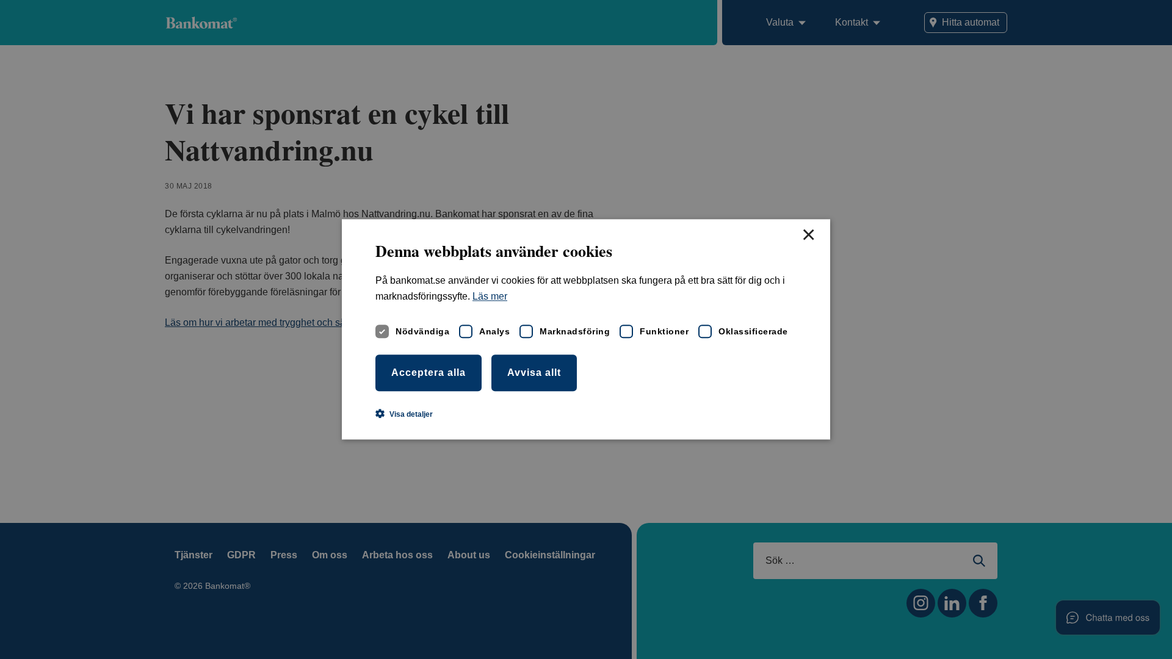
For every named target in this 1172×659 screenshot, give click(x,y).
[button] (404, 414)
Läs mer (489, 297)
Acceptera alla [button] (428, 372)
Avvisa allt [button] (534, 372)
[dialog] (586, 329)
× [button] (808, 235)
